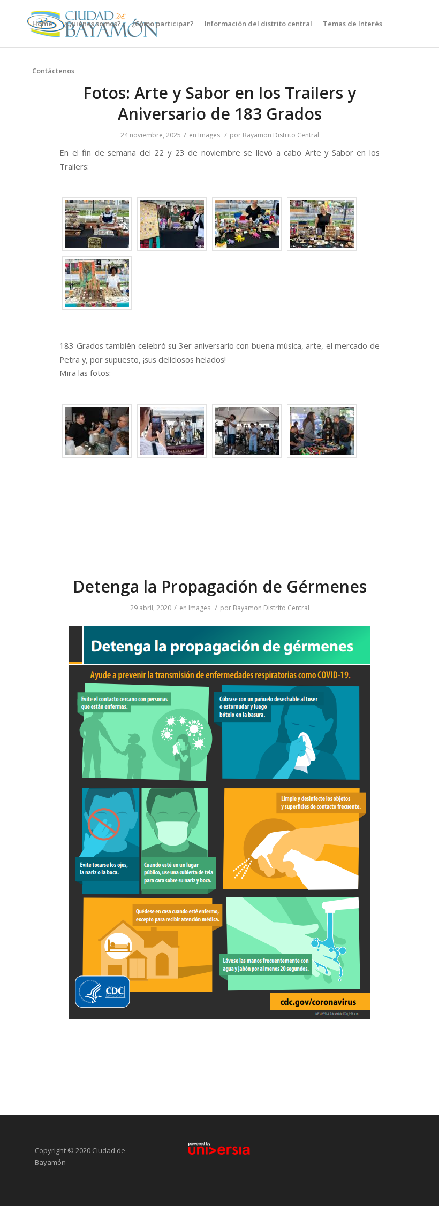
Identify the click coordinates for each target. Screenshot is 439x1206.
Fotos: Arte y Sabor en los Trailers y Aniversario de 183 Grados (219, 103)
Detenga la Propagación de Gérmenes (220, 586)
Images (209, 135)
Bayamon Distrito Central (281, 135)
